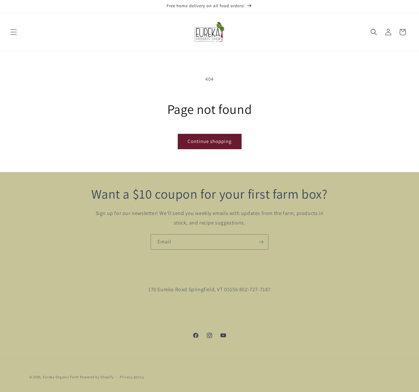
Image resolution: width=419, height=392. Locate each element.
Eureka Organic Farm (61, 377)
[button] (14, 32)
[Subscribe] (261, 242)
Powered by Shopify (97, 377)
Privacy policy (132, 376)
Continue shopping (210, 141)
